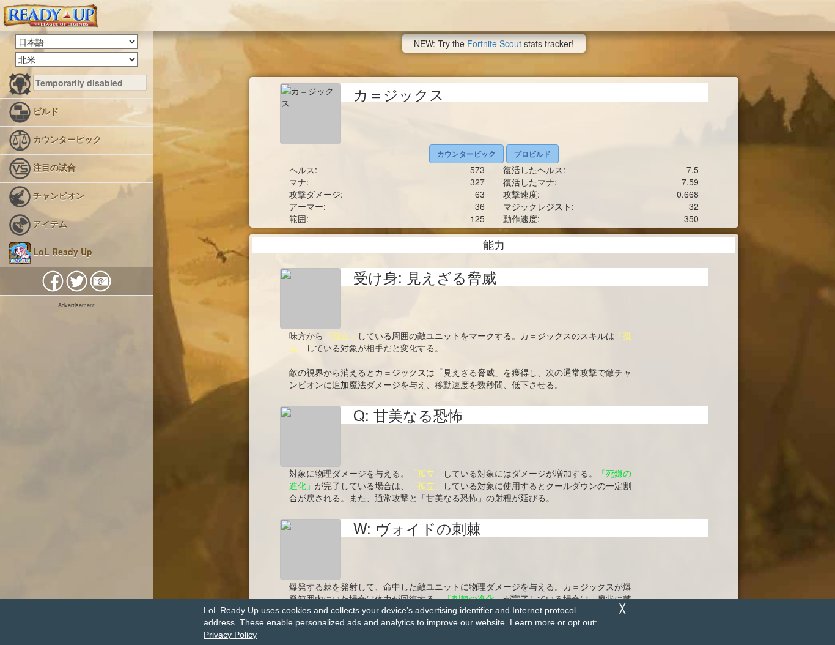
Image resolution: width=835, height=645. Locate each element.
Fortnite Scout (494, 43)
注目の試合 (53, 167)
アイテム (49, 223)
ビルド (45, 111)
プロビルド (532, 153)
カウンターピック (66, 139)
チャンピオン (57, 195)
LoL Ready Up (61, 251)
